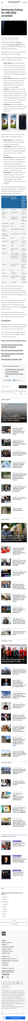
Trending (15, 472)
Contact (5, 963)
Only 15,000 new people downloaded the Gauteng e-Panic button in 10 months (19, 621)
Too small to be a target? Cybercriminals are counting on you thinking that (18, 796)
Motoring (15, 439)
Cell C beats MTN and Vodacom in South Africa (19, 633)
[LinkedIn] (9, 38)
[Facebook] (3, 983)
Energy (4, 414)
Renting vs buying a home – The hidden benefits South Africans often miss (19, 729)
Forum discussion (20, 391)
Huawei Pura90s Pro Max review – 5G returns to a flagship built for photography (19, 810)
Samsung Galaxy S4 (15, 44)
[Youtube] (17, 983)
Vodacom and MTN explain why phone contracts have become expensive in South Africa (19, 551)
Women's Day (17, 841)
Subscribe (23, 386)
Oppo (4, 914)
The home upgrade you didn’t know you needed (19, 783)
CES (24, 157)
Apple (4, 899)
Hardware (16, 426)
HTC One (24, 307)
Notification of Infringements (8, 971)
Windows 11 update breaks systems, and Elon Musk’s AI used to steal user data (19, 718)
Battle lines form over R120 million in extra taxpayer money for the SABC (19, 563)
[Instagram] (21, 983)
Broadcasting (17, 461)
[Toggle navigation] (2, 2)
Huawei (5, 904)
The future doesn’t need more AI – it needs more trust (18, 873)
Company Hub (7, 951)
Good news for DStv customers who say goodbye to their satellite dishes (19, 465)
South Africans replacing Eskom (18, 509)
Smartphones (5, 6)
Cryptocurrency (17, 581)
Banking (15, 703)
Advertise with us (9, 958)
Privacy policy (8, 968)
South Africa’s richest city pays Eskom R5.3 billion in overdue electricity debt (13, 538)
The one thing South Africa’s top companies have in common (20, 454)
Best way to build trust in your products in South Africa (20, 573)
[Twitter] (6, 38)
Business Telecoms (18, 628)
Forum (4, 944)
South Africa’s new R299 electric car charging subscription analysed (19, 443)
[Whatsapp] (10, 983)
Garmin (5, 897)
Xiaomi (5, 911)
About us (5, 956)
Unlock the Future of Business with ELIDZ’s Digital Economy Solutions (19, 771)
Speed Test (6, 953)
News (4, 940)
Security (15, 496)
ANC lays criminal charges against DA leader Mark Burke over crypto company (19, 586)
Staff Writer (6, 18)
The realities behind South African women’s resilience (19, 844)
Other (4, 916)
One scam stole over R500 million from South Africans (19, 706)
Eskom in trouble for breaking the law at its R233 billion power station (13, 418)
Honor (5, 906)
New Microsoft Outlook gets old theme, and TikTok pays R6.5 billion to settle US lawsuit (20, 477)
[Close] (26, 1014)
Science (15, 750)
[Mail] (17, 38)
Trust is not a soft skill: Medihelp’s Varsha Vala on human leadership (19, 489)
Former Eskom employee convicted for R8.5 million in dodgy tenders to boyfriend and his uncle (19, 741)
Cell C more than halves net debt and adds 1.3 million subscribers (19, 610)
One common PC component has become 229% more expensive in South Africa (19, 431)
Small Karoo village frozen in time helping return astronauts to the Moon (19, 754)
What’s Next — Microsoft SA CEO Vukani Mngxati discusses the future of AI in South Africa (20, 683)
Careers (5, 965)
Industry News (17, 450)
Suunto (5, 909)
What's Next (7, 949)
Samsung (19, 42)
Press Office (7, 942)
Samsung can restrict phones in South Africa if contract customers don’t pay (20, 672)
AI (13, 679)
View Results (14, 924)
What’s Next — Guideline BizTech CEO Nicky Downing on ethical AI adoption (20, 860)
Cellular (5, 657)
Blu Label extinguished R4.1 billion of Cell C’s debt (13, 660)
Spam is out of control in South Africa (19, 498)
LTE (18, 332)
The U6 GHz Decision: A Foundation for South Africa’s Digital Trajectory (19, 696)
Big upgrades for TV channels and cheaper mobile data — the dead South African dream (19, 598)
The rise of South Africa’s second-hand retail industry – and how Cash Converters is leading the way (19, 823)
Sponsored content (10, 961)
